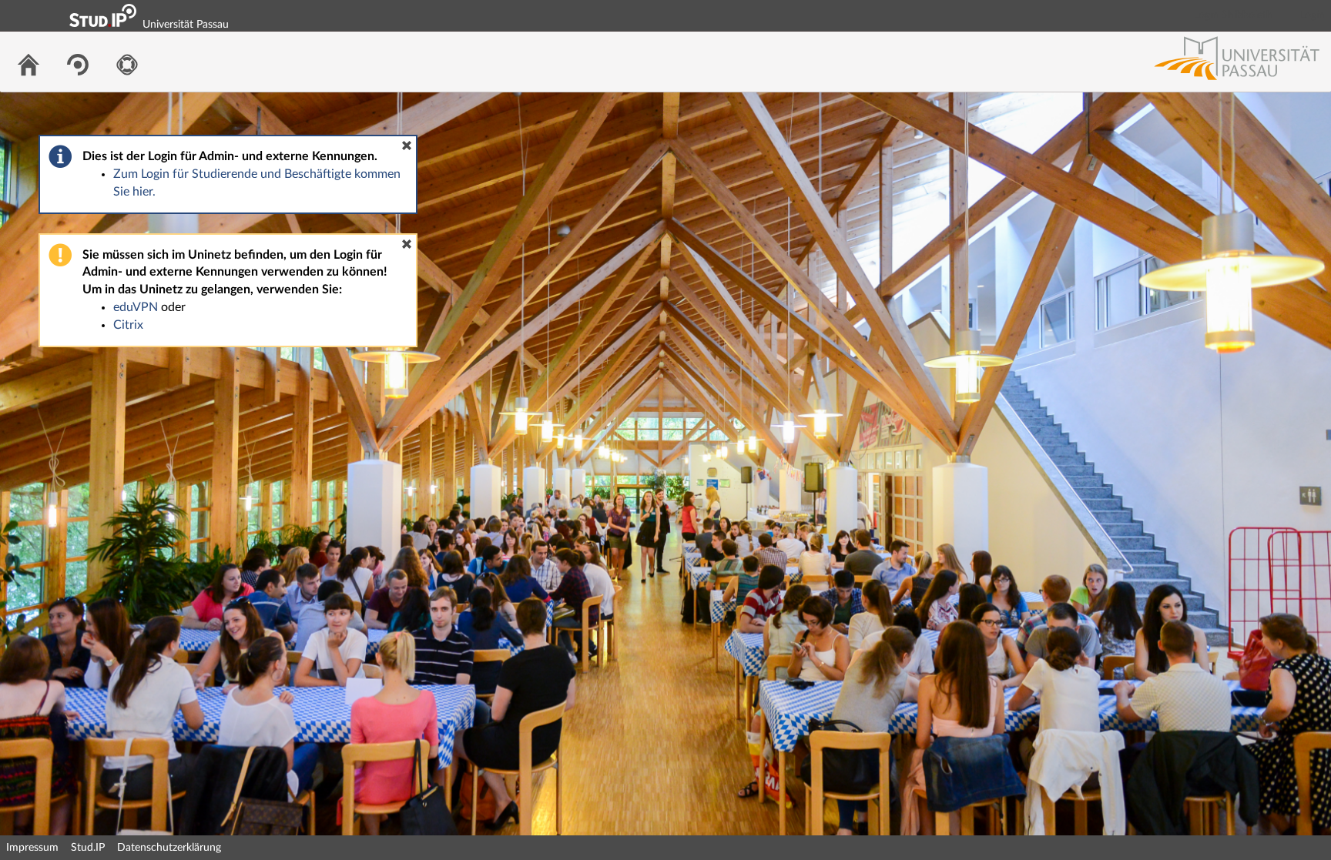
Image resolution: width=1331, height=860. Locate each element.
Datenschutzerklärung (169, 847)
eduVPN (135, 307)
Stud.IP (88, 847)
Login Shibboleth (1233, 15)
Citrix (128, 325)
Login (1312, 15)
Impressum (32, 847)
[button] (407, 145)
